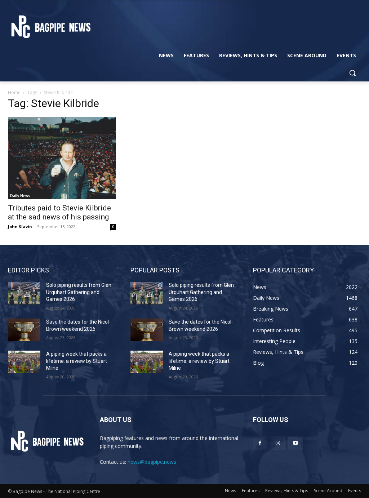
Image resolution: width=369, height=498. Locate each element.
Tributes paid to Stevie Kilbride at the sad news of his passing (59, 212)
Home (14, 92)
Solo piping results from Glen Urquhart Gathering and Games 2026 (78, 292)
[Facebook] (260, 443)
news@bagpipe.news (152, 461)
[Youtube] (295, 443)
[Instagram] (278, 443)
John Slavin (20, 226)
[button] (352, 72)
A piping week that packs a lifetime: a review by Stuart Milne (76, 361)
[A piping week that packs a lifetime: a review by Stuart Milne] (24, 362)
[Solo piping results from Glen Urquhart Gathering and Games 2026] (24, 293)
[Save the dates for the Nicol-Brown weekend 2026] (24, 330)
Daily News (20, 195)
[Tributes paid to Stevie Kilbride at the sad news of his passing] (62, 158)
